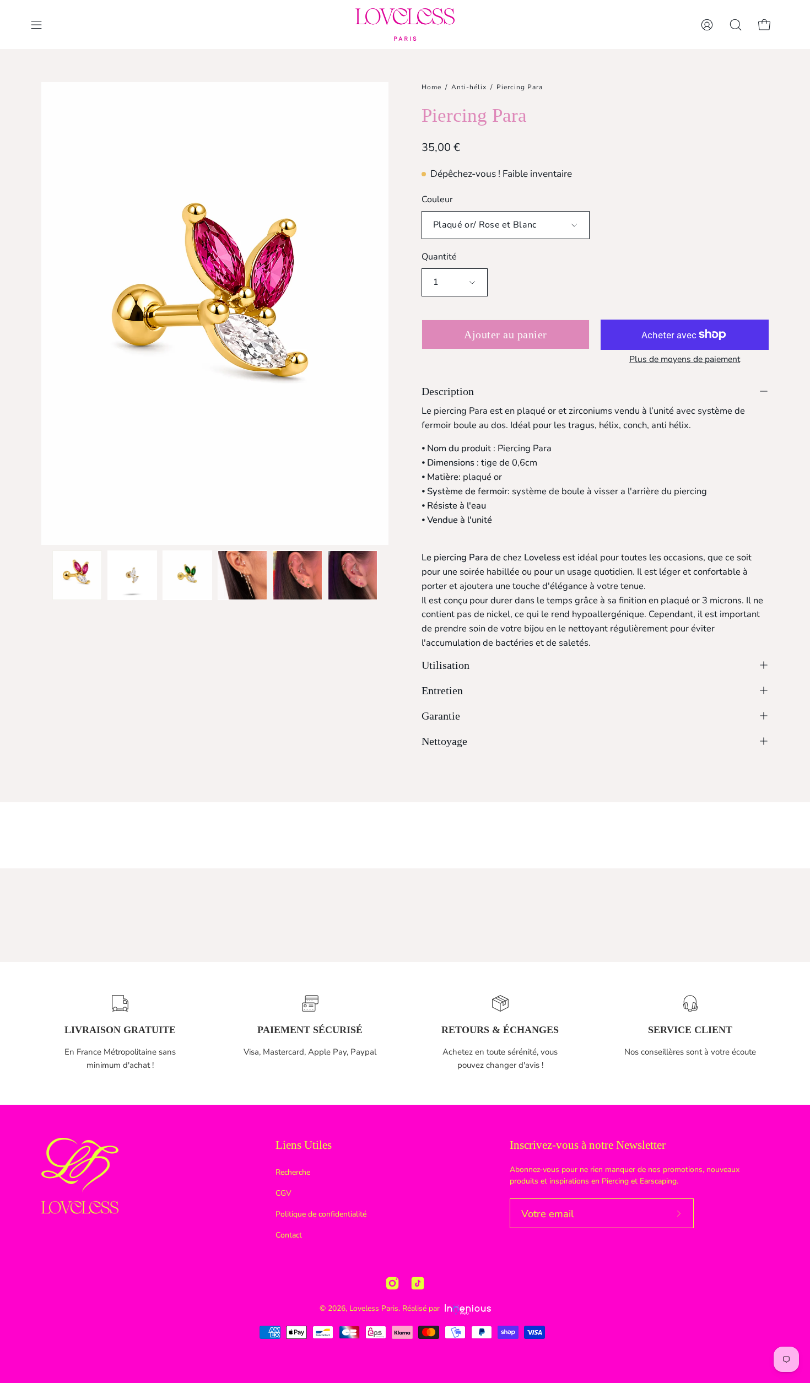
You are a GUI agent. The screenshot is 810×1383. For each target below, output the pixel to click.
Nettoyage (444, 741)
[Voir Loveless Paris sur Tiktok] (417, 1283)
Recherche (293, 1172)
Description (448, 391)
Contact (289, 1234)
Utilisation (445, 665)
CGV (283, 1192)
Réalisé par (422, 1308)
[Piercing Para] (77, 575)
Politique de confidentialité (321, 1213)
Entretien (442, 690)
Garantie (441, 716)
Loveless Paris (373, 1308)
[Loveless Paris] (405, 24)
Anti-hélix (469, 87)
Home (431, 87)
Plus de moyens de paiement (684, 359)
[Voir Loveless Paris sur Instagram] (392, 1283)
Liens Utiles (304, 1145)
